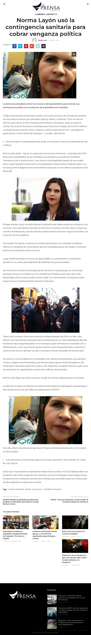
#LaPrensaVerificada (16, 489)
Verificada (6, 541)
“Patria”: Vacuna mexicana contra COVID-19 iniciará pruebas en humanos (69, 501)
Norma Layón (38, 489)
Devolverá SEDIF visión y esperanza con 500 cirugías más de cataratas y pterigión (73, 610)
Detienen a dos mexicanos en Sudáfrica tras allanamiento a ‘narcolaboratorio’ (70, 622)
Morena (28, 489)
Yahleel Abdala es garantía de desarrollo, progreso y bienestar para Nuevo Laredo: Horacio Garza (21, 502)
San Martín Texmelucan (52, 489)
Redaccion (42, 40)
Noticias (65, 602)
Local (60, 602)
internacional (63, 626)
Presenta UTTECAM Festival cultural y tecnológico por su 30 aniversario (71, 598)
